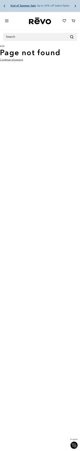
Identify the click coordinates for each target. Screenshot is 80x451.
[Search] (73, 37)
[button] (4, 6)
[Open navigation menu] (6, 21)
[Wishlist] (64, 21)
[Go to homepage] (40, 21)
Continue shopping (11, 60)
